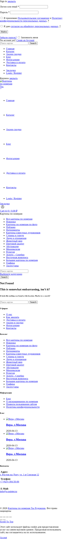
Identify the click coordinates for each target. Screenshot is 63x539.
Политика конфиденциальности (23, 407)
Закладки (11, 70)
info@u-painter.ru (8, 491)
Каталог (10, 51)
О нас (9, 314)
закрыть (11, 1)
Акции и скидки (14, 322)
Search (33, 43)
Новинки (11, 221)
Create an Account (25, 40)
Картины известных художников (23, 232)
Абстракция (12, 246)
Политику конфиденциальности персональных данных (31, 19)
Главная (10, 48)
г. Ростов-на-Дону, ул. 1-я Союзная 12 (19, 474)
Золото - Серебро (15, 376)
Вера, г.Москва (16, 424)
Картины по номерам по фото (21, 224)
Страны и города (15, 235)
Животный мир (14, 241)
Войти (4, 32)
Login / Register (14, 73)
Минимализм (13, 249)
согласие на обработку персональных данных (34, 26)
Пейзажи (10, 227)
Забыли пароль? (8, 37)
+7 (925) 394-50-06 (9, 481)
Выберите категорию (11, 274)
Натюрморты (13, 230)
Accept (3, 537)
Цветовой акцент (15, 243)
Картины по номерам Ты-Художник (27, 508)
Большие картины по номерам (22, 260)
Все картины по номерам (19, 219)
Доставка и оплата (15, 62)
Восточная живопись (17, 257)
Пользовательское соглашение (33, 18)
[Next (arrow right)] (4, 519)
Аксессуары (12, 265)
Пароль (4, 12)
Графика (10, 263)
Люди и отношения (16, 238)
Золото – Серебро (15, 254)
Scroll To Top (6, 521)
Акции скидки (13, 54)
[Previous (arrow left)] (1, 519)
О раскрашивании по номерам (22, 401)
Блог (8, 57)
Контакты (11, 65)
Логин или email (9, 6)
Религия (10, 252)
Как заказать (12, 317)
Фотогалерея (12, 59)
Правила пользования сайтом (21, 404)
